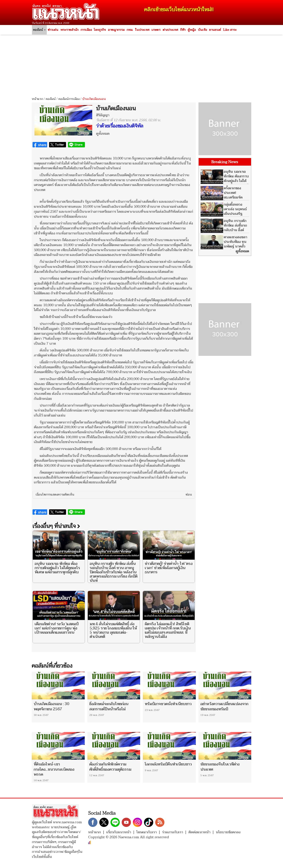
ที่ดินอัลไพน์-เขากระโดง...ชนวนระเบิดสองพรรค (54, 769)
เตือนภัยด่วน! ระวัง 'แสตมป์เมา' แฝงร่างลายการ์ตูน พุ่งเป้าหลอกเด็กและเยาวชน (57, 628)
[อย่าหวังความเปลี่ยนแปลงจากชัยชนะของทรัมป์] (224, 685)
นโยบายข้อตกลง (228, 832)
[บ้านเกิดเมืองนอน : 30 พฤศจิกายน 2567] (58, 685)
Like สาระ (230, 29)
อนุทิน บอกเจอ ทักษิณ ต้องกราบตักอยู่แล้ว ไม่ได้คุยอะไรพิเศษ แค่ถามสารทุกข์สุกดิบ (57, 567)
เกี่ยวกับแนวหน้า (118, 832)
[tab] (114, 494)
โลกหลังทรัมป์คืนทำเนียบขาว (168, 764)
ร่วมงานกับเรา (172, 832)
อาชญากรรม (116, 29)
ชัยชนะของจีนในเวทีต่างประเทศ (219, 767)
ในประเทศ (142, 29)
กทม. (130, 29)
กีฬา (183, 29)
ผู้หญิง (192, 29)
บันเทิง (202, 29)
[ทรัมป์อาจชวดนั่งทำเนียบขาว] (169, 685)
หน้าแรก (37, 99)
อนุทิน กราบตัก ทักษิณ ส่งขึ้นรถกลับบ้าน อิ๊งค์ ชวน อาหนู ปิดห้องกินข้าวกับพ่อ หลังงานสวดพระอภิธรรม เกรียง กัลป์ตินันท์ (113, 572)
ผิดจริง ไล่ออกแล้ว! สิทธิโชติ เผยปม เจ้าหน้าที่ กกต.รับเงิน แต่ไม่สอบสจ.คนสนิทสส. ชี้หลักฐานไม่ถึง (168, 630)
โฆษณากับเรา (146, 832)
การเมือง (86, 29)
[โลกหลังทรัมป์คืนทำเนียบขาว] (169, 746)
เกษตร (156, 29)
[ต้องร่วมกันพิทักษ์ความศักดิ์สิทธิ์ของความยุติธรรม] (113, 746)
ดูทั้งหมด (103, 134)
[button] (114, 494)
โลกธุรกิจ (100, 29)
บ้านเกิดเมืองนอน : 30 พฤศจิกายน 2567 (51, 706)
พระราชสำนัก (69, 29)
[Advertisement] (141, 64)
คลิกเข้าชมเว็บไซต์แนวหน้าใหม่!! (179, 9)
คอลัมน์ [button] (38, 29)
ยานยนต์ (215, 29)
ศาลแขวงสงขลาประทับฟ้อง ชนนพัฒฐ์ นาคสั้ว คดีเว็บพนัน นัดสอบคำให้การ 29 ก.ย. (224, 246)
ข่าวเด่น (53, 29)
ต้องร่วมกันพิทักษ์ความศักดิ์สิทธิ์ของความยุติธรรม (110, 767)
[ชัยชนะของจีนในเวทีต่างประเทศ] (224, 746)
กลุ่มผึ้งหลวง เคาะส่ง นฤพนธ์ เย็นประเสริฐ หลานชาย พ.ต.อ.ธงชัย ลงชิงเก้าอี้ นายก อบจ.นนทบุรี (224, 216)
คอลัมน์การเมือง (69, 99)
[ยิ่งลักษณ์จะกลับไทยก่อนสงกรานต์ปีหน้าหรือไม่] (113, 685)
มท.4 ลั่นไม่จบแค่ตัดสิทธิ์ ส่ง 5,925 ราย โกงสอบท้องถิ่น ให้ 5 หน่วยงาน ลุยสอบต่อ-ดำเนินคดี (113, 630)
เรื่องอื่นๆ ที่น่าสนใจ (55, 526)
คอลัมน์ (51, 99)
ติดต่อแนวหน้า (199, 832)
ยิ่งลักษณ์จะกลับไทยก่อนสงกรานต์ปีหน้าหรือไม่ (108, 706)
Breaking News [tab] (224, 162)
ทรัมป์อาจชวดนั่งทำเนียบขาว (168, 704)
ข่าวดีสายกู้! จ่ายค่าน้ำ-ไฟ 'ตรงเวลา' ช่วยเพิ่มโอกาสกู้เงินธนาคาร (169, 567)
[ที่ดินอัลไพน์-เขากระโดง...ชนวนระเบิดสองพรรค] (58, 746)
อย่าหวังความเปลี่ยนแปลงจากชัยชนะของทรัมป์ (224, 706)
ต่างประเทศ (170, 29)
